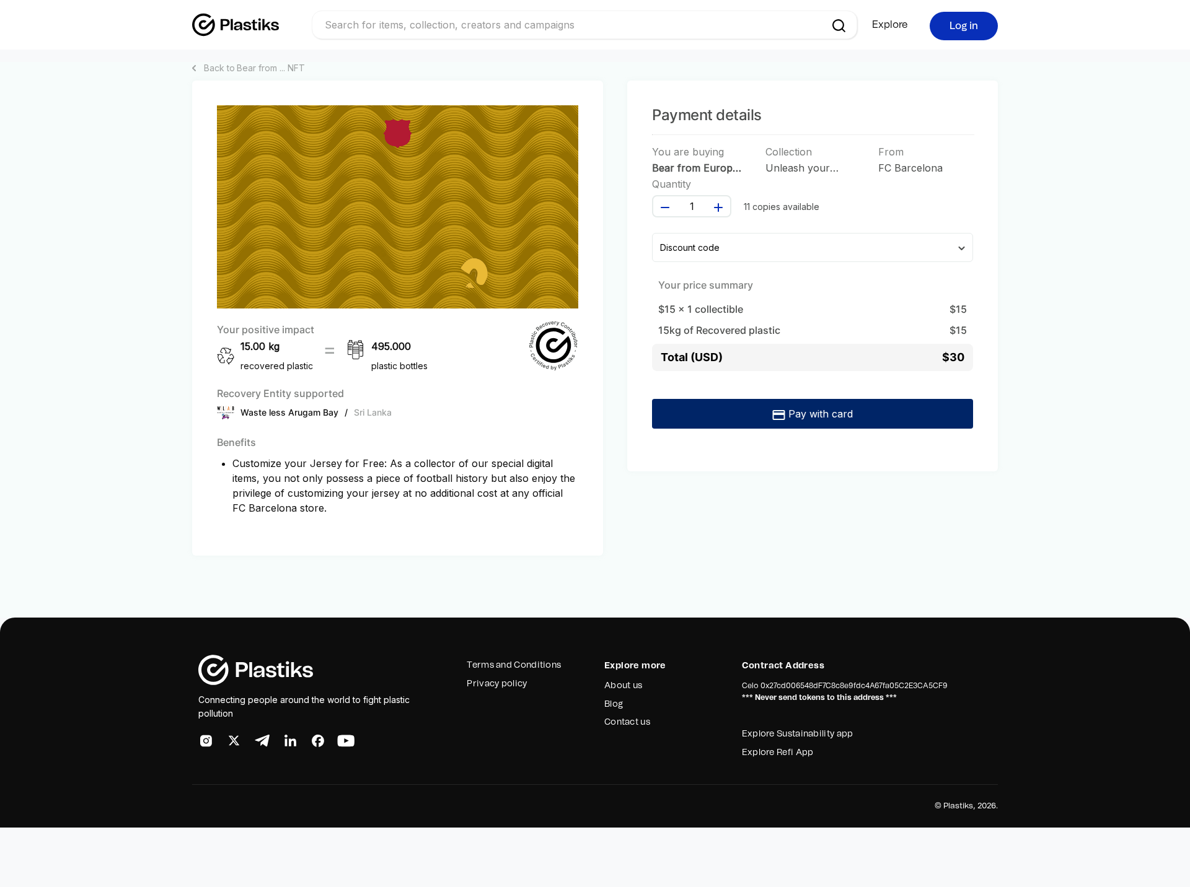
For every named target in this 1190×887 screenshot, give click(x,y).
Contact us (627, 722)
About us (623, 685)
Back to (254, 68)
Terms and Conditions (514, 665)
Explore (890, 25)
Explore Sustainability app (797, 734)
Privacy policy (497, 683)
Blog (613, 704)
